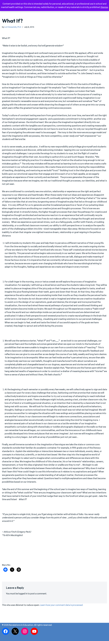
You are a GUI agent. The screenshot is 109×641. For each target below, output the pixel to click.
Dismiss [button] (104, 7)
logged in (22, 593)
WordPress (63, 638)
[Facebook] (5, 631)
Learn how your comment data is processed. (61, 605)
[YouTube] (34, 631)
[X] (15, 631)
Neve (42, 638)
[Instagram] (24, 631)
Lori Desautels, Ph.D (12, 27)
